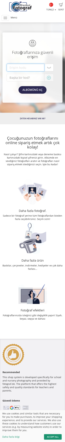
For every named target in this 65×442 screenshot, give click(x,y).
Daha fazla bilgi (11, 436)
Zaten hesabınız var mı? (32, 118)
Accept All (53, 436)
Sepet (61, 9)
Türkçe (50, 9)
